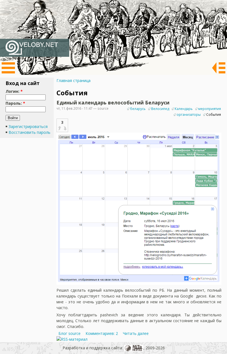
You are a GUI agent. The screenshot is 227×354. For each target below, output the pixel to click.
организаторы (189, 114)
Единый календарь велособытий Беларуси (112, 102)
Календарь (184, 108)
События (213, 114)
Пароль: (15, 103)
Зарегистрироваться (28, 126)
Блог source (69, 333)
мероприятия (209, 108)
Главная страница (73, 80)
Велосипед (160, 108)
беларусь (138, 108)
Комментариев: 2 (102, 333)
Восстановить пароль (29, 132)
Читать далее (136, 333)
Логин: (14, 91)
